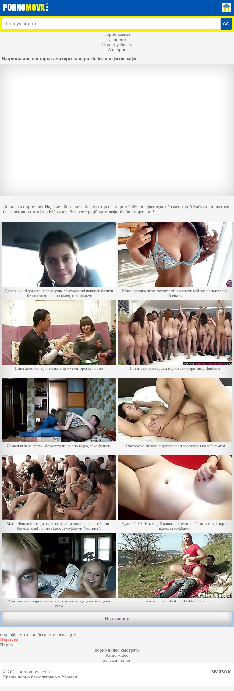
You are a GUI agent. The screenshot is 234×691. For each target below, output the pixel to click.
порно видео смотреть (117, 650)
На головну (117, 618)
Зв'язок (221, 671)
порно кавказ (117, 34)
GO (226, 24)
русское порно (117, 660)
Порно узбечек (117, 44)
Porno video (117, 655)
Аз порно (117, 49)
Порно (6, 644)
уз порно (117, 39)
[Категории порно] (226, 10)
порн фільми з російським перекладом (38, 634)
